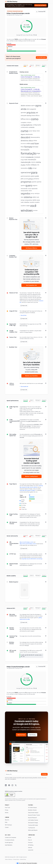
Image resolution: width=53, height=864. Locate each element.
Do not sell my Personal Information (28, 863)
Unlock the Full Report (40, 5)
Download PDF (41, 11)
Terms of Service (8, 859)
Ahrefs (29, 837)
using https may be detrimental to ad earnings (32, 558)
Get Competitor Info (31, 285)
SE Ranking (30, 845)
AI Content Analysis (32, 807)
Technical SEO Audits (33, 825)
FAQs (6, 822)
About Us (7, 819)
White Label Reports (32, 830)
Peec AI (30, 840)
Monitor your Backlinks (31, 376)
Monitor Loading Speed (31, 476)
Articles (6, 812)
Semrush (30, 847)
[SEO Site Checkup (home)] (11, 1)
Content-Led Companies (10, 837)
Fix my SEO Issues (41, 57)
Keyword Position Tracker (34, 815)
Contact (6, 827)
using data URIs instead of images (27, 490)
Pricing (6, 810)
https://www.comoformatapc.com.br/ (28, 543)
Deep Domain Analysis (33, 812)
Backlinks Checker (32, 810)
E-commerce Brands (9, 840)
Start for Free (21, 734)
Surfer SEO (30, 850)
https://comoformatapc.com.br (18, 13)
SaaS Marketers (8, 845)
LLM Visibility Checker (33, 820)
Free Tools (7, 807)
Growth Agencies (9, 842)
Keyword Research (32, 817)
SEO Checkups (8, 824)
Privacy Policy (16, 859)
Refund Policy (23, 859)
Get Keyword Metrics (31, 248)
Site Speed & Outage (33, 822)
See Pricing (32, 734)
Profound (30, 842)
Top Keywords (31, 827)
